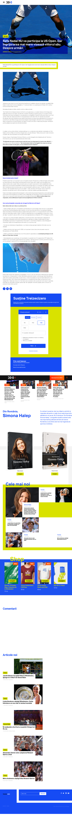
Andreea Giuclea (11, 731)
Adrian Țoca (7, 52)
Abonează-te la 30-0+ (57, 377)
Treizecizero (10, 679)
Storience (61, 806)
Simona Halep (27, 504)
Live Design (66, 806)
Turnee (6, 36)
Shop (17, 558)
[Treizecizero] (8, 794)
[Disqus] (36, 631)
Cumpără (20, 474)
